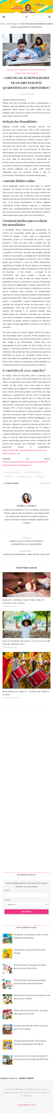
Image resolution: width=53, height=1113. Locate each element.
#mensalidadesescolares (33, 472)
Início (2, 23)
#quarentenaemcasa (24, 476)
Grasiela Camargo (12, 483)
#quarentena (8, 476)
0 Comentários (45, 483)
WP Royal (28, 1096)
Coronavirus (40, 476)
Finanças (24, 70)
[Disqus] (26, 748)
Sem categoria (12, 23)
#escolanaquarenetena (12, 472)
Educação (12, 70)
